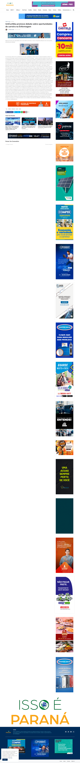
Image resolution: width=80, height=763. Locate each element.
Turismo (54, 10)
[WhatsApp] (22, 112)
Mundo (39, 10)
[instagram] (74, 732)
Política (59, 10)
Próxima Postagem (48, 144)
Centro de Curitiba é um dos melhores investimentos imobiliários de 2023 (45, 127)
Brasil (50, 10)
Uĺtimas (18, 10)
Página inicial (7, 21)
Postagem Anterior (9, 144)
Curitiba (30, 10)
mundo (17, 108)
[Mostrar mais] (29, 112)
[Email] (26, 112)
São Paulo (24, 10)
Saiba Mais (10, 758)
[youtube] (71, 732)
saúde (20, 108)
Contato (68, 761)
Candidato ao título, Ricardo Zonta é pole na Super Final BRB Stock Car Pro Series (28, 127)
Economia (45, 10)
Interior (35, 10)
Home (7, 10)
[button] (71, 10)
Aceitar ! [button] (5, 759)
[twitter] (68, 732)
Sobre (64, 761)
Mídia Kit (73, 761)
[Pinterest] (24, 112)
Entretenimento (66, 10)
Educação (13, 108)
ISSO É (12, 10)
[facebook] (66, 732)
